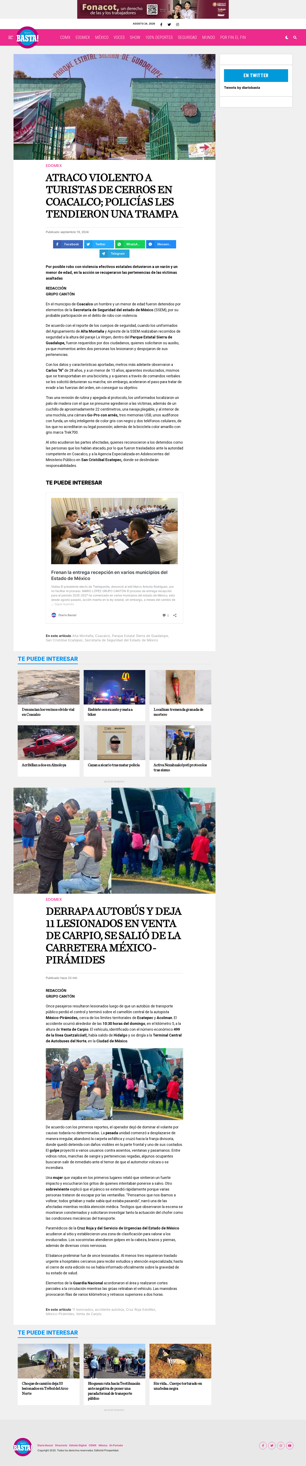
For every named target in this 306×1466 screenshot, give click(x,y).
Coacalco (102, 635)
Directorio (61, 1445)
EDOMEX (83, 37)
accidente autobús (109, 1309)
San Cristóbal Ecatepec (64, 640)
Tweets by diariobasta (242, 87)
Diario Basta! (45, 1445)
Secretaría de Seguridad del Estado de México (121, 640)
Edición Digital (78, 1445)
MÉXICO (101, 37)
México (103, 1445)
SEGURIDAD (187, 37)
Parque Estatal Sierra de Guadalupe (140, 635)
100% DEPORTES (159, 37)
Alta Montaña (82, 635)
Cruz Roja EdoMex (140, 1309)
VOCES (119, 37)
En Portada (116, 1445)
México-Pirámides (60, 1313)
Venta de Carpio (89, 1313)
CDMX (65, 37)
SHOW (135, 37)
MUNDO (208, 37)
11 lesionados (82, 1309)
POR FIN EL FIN (233, 37)
